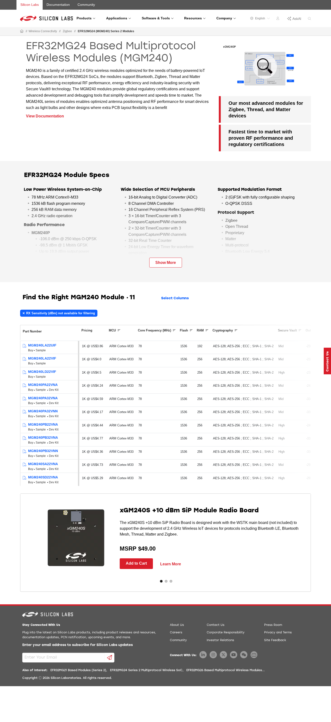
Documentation (58, 5)
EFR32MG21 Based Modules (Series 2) (78, 670)
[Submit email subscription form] (109, 657)
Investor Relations (220, 640)
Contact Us (215, 625)
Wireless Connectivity (43, 31)
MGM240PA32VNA (43, 398)
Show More (165, 263)
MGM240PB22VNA (43, 424)
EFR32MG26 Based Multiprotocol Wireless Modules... (225, 670)
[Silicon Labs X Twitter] (223, 654)
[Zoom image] (265, 66)
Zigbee (67, 31)
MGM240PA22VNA (43, 385)
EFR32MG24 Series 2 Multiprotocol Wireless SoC (146, 670)
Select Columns (175, 298)
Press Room (273, 625)
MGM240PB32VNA (43, 437)
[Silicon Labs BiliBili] (254, 654)
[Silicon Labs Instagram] (213, 654)
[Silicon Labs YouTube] (233, 654)
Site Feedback (275, 640)
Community (86, 5)
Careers (176, 632)
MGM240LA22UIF (42, 345)
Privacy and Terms (278, 632)
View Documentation (45, 116)
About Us (177, 625)
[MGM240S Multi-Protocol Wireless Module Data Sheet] (24, 464)
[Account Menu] (278, 19)
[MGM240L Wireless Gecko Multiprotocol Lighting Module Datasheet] (24, 346)
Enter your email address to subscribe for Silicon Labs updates (77, 645)
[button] (327, 361)
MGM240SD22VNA (43, 477)
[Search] (309, 19)
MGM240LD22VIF (42, 372)
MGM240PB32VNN (43, 451)
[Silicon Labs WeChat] (243, 654)
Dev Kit (53, 390)
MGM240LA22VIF (42, 358)
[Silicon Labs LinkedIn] (203, 654)
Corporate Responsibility (225, 632)
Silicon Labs (29, 5)
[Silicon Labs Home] (22, 31)
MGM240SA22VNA (43, 464)
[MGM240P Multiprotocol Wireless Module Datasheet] (24, 385)
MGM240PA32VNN (43, 411)
